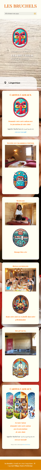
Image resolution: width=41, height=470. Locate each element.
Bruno (24, 444)
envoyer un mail (20, 132)
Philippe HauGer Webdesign (23, 466)
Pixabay (28, 444)
